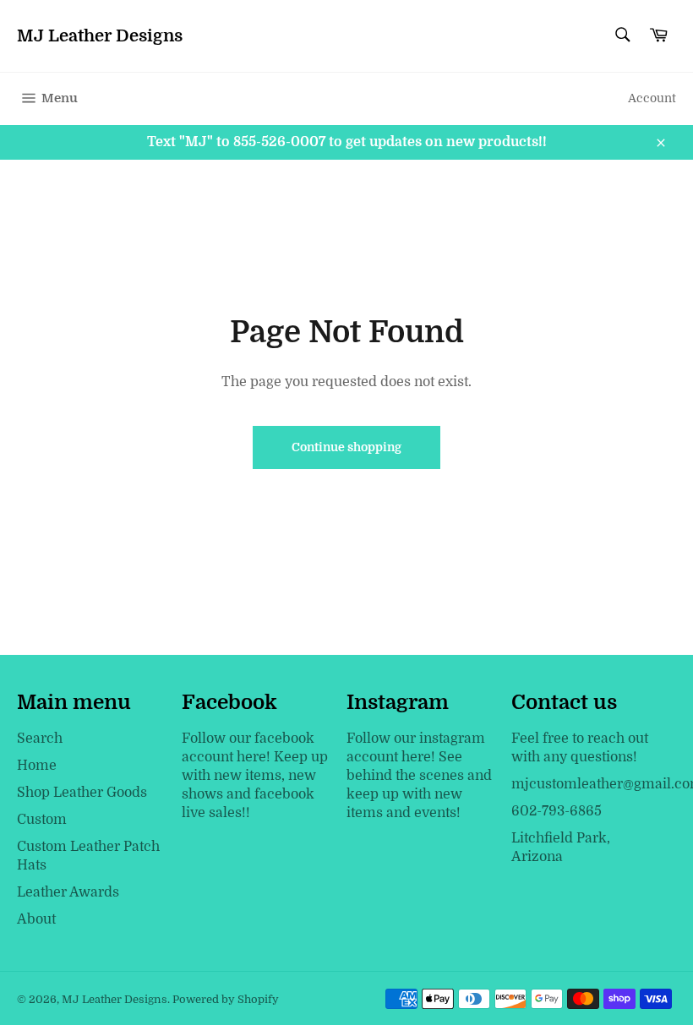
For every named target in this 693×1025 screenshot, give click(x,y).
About (36, 919)
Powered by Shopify (225, 999)
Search (40, 738)
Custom (42, 819)
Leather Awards (68, 892)
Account (652, 98)
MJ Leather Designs (100, 36)
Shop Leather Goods (82, 792)
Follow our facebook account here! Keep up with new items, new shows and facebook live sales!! (255, 776)
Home (37, 765)
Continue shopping (346, 447)
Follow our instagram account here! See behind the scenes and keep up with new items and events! (419, 776)
